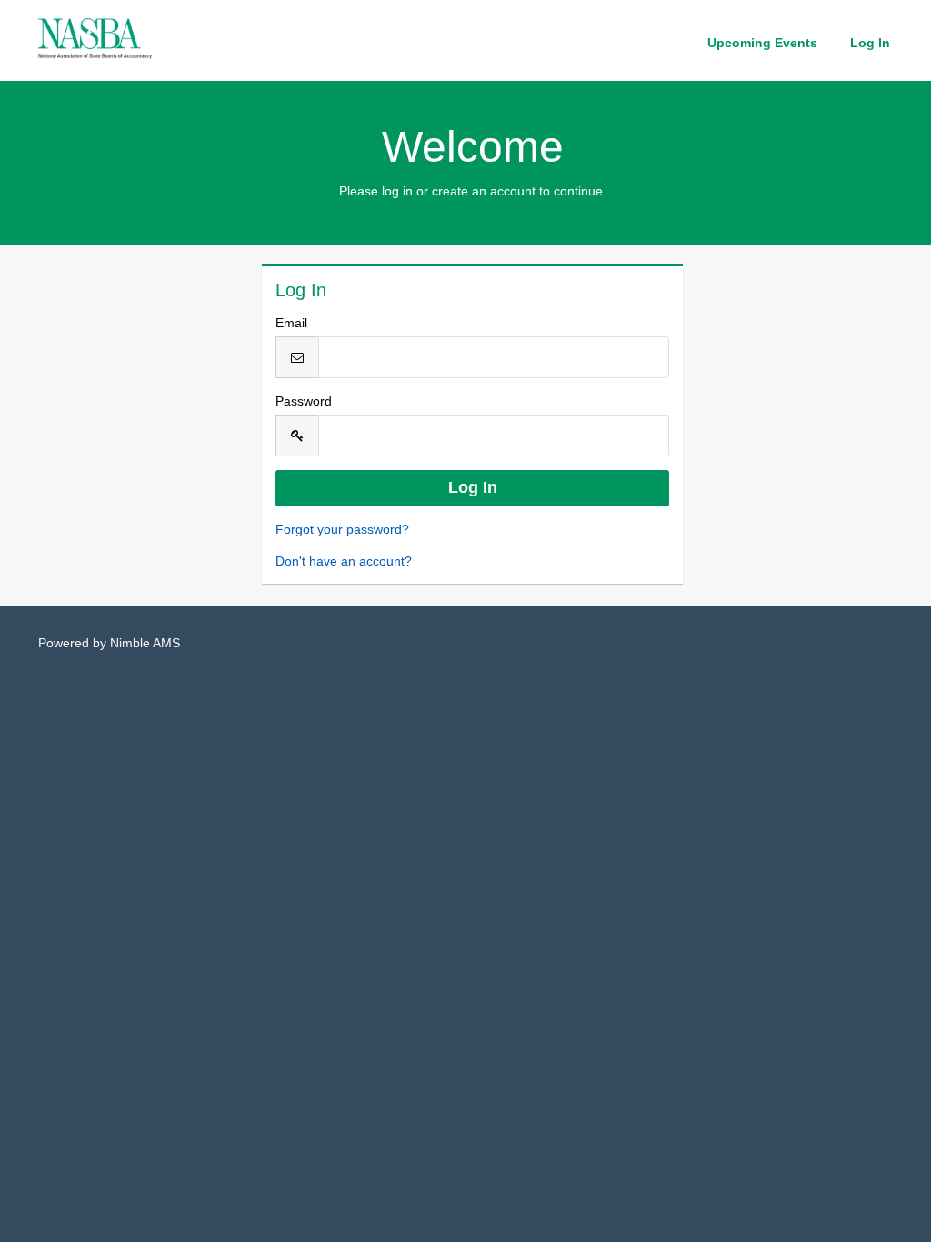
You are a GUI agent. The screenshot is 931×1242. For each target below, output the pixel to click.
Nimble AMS (145, 643)
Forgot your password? (342, 529)
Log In (870, 42)
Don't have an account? (343, 561)
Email (291, 323)
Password (303, 401)
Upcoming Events (762, 42)
